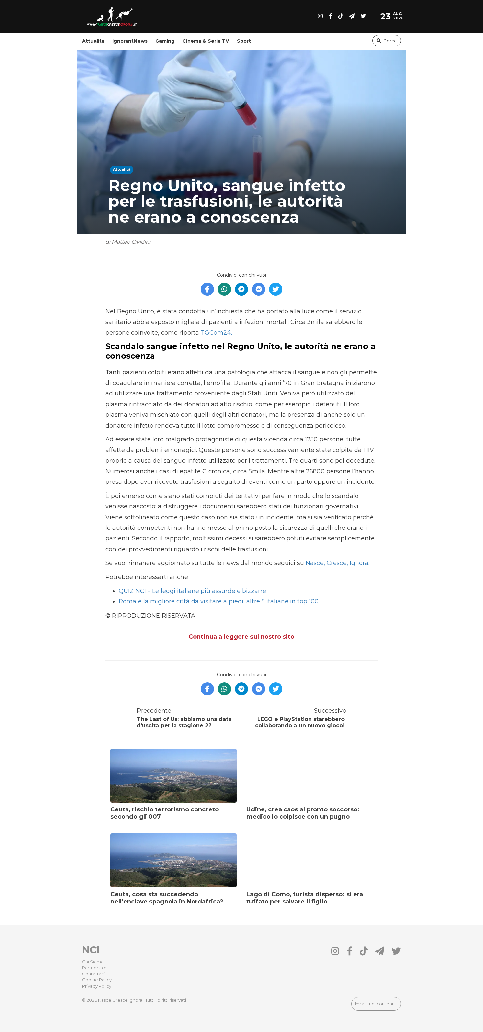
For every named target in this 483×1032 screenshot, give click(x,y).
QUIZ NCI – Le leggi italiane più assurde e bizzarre (192, 591)
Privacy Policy (96, 986)
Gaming (164, 41)
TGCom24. (216, 332)
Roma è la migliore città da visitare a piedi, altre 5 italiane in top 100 (219, 601)
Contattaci (93, 973)
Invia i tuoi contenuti (376, 1003)
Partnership (94, 967)
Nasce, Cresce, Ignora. (336, 563)
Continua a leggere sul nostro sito (241, 636)
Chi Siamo (93, 961)
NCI (91, 950)
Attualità (93, 41)
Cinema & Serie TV (205, 41)
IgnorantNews (130, 41)
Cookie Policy (97, 979)
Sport (244, 41)
